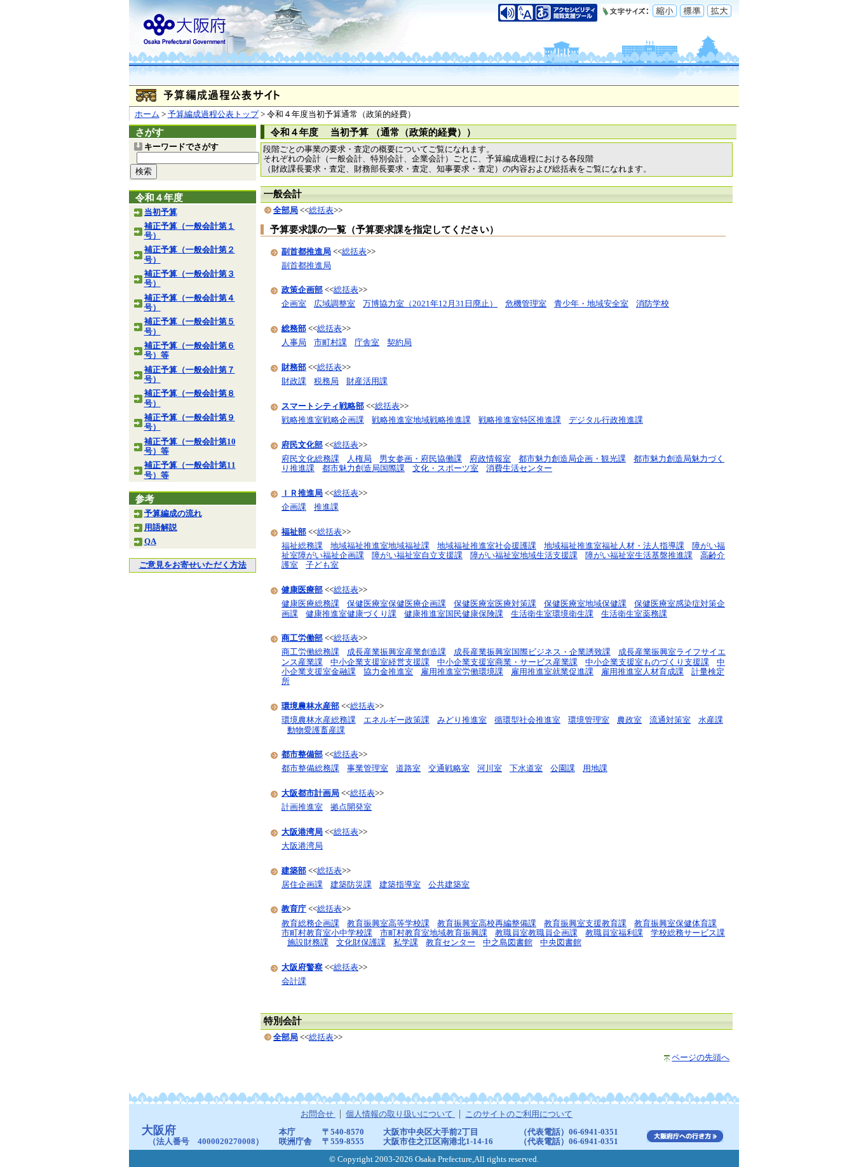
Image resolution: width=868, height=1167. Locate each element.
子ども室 (322, 565)
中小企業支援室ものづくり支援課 (647, 662)
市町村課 (330, 342)
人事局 (293, 342)
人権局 (359, 458)
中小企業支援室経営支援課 (380, 662)
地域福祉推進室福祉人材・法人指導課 (614, 546)
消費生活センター (519, 468)
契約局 (399, 342)
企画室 (293, 303)
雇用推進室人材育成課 (642, 671)
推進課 (326, 507)
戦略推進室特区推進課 (519, 420)
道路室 (408, 768)
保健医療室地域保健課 (585, 603)
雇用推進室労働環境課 (462, 671)
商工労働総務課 (310, 652)
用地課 (595, 768)
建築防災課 (351, 884)
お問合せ (318, 1114)
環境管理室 (588, 720)
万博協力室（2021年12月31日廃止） (430, 303)
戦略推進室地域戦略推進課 (421, 420)
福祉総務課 (302, 546)
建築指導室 (400, 884)
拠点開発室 (351, 807)
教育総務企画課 (310, 923)
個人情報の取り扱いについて (400, 1114)
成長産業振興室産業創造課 (396, 652)
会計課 (293, 981)
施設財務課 (308, 942)
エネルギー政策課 (396, 720)
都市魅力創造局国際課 (363, 468)
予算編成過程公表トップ (213, 114)
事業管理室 (367, 768)
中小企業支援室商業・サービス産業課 (507, 662)
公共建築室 (449, 884)
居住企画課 (302, 884)
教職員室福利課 (614, 933)
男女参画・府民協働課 (420, 458)
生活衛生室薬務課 (634, 614)
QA (150, 541)
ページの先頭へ (700, 1057)
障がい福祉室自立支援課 (417, 555)
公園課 (562, 768)
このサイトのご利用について (519, 1114)
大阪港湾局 (302, 846)
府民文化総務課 (310, 458)
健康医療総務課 (310, 603)
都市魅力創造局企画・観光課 (572, 458)
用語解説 (160, 527)
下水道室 (526, 768)
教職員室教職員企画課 (536, 933)
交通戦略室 (449, 768)
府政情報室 (490, 458)
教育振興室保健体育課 (675, 923)
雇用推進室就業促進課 (552, 671)
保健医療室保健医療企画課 (396, 603)
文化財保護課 (361, 942)
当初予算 (160, 212)
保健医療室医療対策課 (495, 603)
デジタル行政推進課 (606, 420)
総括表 (321, 210)
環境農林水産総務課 (318, 720)
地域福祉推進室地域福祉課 (380, 546)
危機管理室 (525, 303)
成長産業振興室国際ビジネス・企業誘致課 (532, 652)
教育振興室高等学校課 (388, 923)
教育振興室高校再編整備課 (486, 923)
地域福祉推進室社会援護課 (486, 546)
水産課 (710, 720)
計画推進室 (302, 807)
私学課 (405, 942)
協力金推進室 (388, 671)
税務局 (326, 381)
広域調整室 (334, 303)
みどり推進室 (462, 720)
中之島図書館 (507, 942)
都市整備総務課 (310, 768)
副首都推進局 (306, 265)
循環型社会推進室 (527, 720)
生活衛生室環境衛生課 (552, 614)
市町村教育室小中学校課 (326, 933)
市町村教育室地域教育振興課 (433, 933)
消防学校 (652, 303)
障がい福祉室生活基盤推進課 (639, 555)
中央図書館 (560, 942)
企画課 (293, 507)
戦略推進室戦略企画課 (322, 420)
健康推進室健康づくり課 (351, 614)
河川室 (489, 768)
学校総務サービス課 (688, 933)
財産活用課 (367, 381)
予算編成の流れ (173, 513)
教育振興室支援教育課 (585, 923)
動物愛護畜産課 (316, 730)
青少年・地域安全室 (591, 303)
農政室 (629, 720)
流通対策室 (670, 720)
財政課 (293, 381)
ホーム (147, 114)
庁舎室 (367, 342)
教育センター (450, 942)
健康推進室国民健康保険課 (453, 614)
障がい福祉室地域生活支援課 (524, 555)
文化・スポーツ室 (445, 468)
